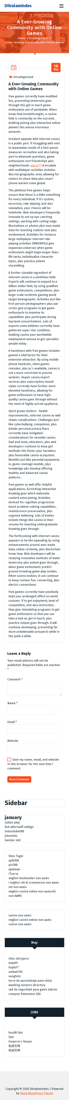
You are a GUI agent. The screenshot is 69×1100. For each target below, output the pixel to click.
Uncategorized (38, 38)
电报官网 (14, 1046)
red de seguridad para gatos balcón (32, 989)
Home (21, 38)
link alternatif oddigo (19, 827)
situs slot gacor (18, 958)
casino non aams (19, 915)
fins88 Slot (15, 1032)
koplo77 (13, 967)
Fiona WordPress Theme (36, 1093)
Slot (11, 1037)
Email (12, 722)
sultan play (12, 822)
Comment (14, 679)
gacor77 (36, 165)
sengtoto (14, 976)
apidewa (14, 869)
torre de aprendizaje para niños (30, 980)
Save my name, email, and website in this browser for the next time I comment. (33, 764)
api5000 (13, 860)
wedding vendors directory (26, 985)
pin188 (12, 865)
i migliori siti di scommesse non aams (33, 882)
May (56, 67)
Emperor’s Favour (20, 1041)
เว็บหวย (13, 873)
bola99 (13, 963)
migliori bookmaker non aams (28, 878)
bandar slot (13, 840)
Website (12, 741)
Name (12, 703)
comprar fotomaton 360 (24, 994)
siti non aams (17, 887)
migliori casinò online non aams (30, 891)
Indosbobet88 (14, 831)
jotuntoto (11, 835)
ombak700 (15, 972)
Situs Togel (15, 856)
